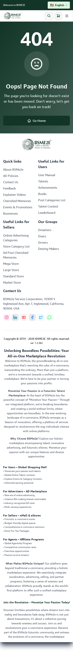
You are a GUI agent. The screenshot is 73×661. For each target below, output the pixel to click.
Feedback (9, 188)
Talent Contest (48, 206)
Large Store (11, 270)
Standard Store (13, 276)
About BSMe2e (13, 169)
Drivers (43, 242)
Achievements (47, 187)
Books (42, 194)
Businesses (10, 213)
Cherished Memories (17, 201)
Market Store (12, 282)
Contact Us (10, 182)
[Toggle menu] (67, 16)
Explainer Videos (14, 195)
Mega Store (11, 264)
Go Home (39, 121)
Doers (42, 236)
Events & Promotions (17, 207)
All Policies (10, 176)
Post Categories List (51, 200)
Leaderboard (46, 213)
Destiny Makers (48, 249)
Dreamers (44, 230)
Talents (43, 181)
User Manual (46, 175)
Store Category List (16, 246)
